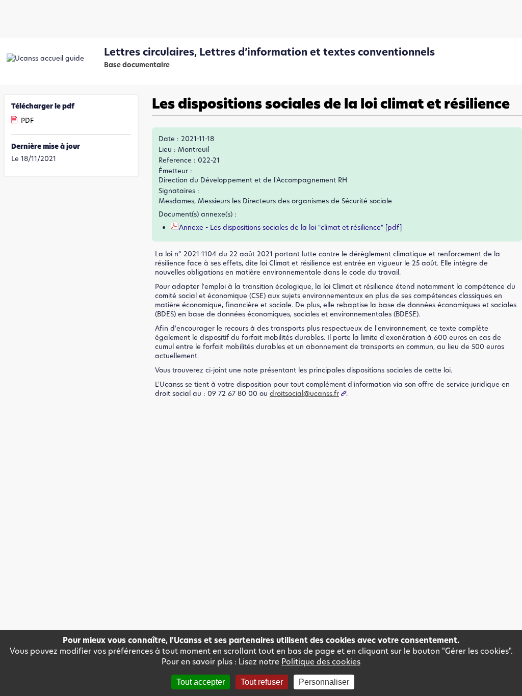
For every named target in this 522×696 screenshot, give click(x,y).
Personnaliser (324, 682)
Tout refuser (262, 682)
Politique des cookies (320, 661)
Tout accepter (200, 682)
